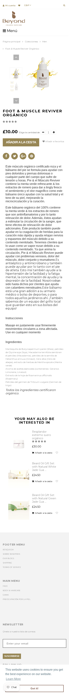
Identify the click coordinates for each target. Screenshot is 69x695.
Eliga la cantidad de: (29, 132)
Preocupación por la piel (17, 599)
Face (5, 586)
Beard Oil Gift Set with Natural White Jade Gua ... (44, 467)
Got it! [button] (34, 688)
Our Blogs (8, 558)
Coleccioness (31, 41)
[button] (10, 121)
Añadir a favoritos (54, 141)
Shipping (7, 563)
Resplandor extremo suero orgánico (41, 435)
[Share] (6, 156)
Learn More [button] (13, 679)
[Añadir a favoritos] (57, 452)
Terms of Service (12, 567)
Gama (6, 595)
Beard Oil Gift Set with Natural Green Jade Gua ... (44, 498)
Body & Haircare (11, 590)
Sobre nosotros (11, 554)
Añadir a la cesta (21, 142)
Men (44, 41)
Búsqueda (8, 549)
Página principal (11, 41)
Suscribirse (12, 656)
